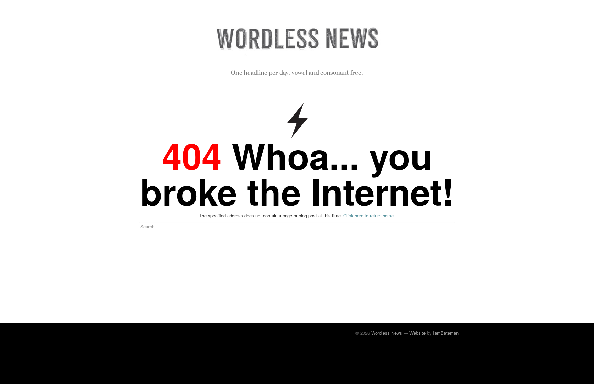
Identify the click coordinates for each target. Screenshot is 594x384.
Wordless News (386, 333)
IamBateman (446, 333)
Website (417, 333)
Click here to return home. (369, 215)
